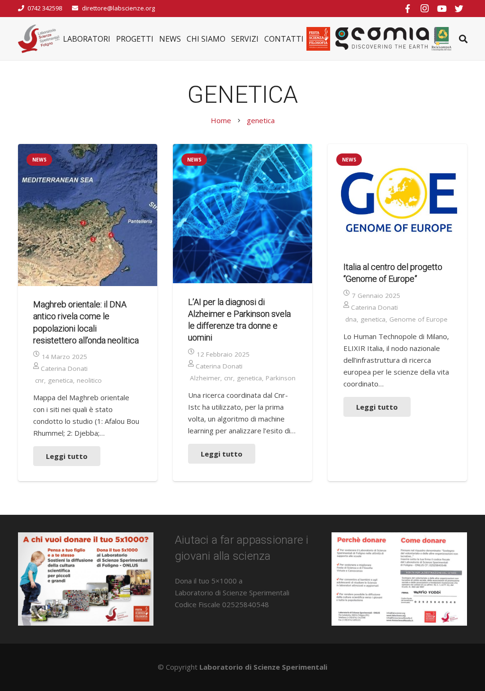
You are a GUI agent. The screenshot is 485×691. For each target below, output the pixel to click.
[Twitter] (458, 8)
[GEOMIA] (382, 39)
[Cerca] (463, 39)
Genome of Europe (418, 319)
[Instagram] (424, 8)
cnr (39, 380)
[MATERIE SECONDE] (441, 39)
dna (351, 319)
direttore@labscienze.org (118, 8)
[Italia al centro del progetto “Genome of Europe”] (397, 196)
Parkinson (281, 378)
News (39, 159)
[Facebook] (407, 8)
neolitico (89, 380)
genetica (60, 380)
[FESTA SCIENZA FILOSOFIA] (318, 39)
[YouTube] (441, 8)
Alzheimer (205, 378)
